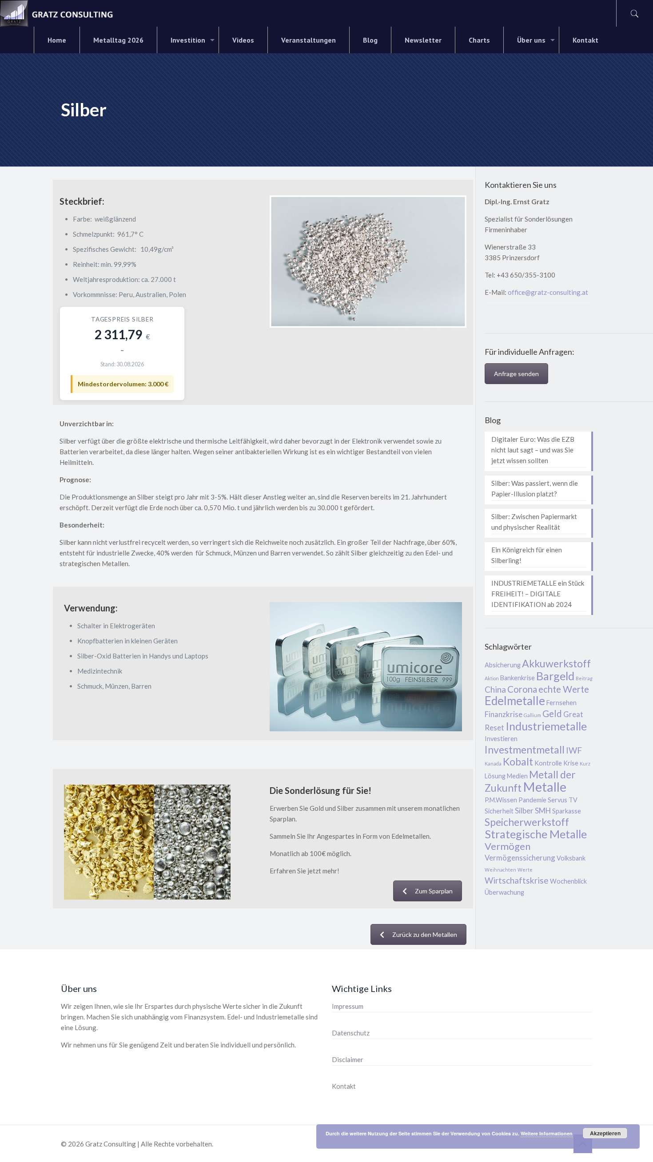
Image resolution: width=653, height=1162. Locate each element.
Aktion (492, 678)
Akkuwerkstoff (556, 663)
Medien (517, 776)
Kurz (585, 763)
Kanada (493, 763)
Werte (525, 869)
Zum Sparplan (434, 891)
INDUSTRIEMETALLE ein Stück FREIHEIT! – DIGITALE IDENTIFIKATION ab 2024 (537, 593)
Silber (524, 810)
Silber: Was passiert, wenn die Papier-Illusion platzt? (534, 488)
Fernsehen (561, 702)
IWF (574, 750)
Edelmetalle (515, 701)
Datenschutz (351, 1033)
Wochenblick (568, 881)
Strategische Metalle (536, 834)
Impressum (347, 1006)
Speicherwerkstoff (527, 822)
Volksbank (571, 858)
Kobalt (518, 761)
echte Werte (563, 689)
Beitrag (584, 678)
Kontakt (344, 1086)
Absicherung (503, 665)
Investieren (501, 738)
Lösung (495, 776)
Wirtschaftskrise (517, 880)
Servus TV (562, 800)
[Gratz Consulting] (57, 13)
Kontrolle (548, 763)
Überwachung (504, 892)
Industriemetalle (546, 726)
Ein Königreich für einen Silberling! (526, 555)
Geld (552, 713)
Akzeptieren (605, 1133)
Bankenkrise (517, 678)
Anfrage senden (516, 373)
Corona (522, 689)
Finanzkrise (503, 714)
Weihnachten (500, 869)
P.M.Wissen (501, 800)
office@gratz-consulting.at (548, 292)
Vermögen (507, 846)
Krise (570, 763)
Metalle (544, 786)
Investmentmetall (525, 749)
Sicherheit (499, 811)
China (495, 689)
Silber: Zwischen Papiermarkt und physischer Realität (534, 521)
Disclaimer (347, 1059)
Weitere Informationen (547, 1133)
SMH (543, 810)
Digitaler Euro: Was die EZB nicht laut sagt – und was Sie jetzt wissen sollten (532, 449)
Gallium (532, 715)
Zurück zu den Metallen (424, 934)
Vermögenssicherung (520, 857)
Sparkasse (566, 811)
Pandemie (532, 800)
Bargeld (555, 675)
